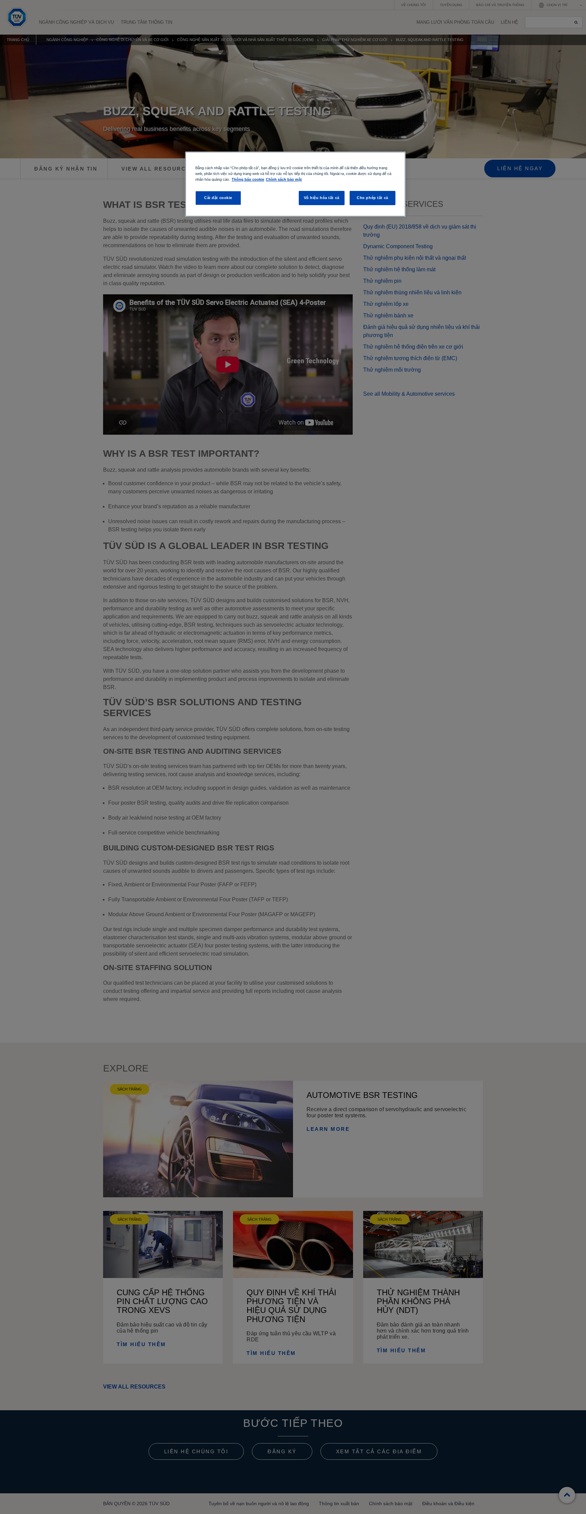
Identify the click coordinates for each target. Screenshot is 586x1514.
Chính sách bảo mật (284, 179)
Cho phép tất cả (372, 198)
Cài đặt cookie (218, 198)
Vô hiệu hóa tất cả (321, 198)
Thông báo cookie (248, 179)
